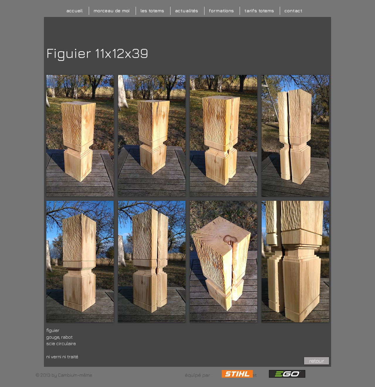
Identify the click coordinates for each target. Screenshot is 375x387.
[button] (80, 135)
